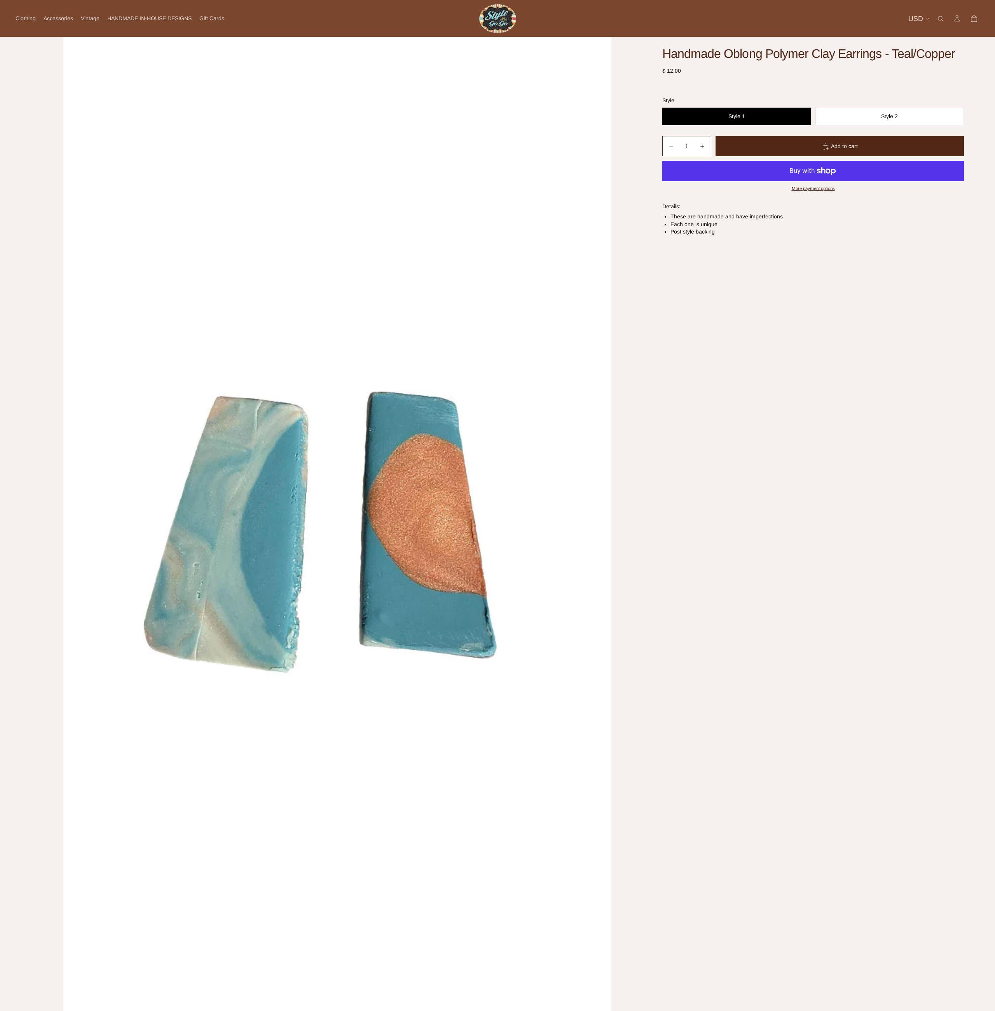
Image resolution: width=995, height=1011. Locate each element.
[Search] (940, 18)
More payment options (813, 188)
